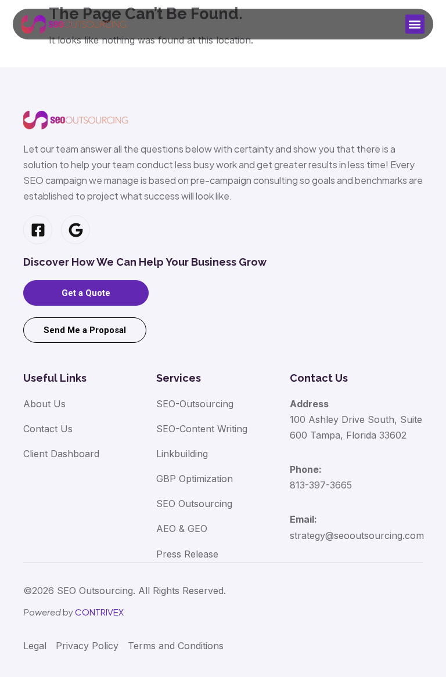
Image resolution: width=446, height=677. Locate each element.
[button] (415, 24)
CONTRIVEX (99, 611)
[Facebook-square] (37, 229)
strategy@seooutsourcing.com (357, 535)
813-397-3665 (321, 485)
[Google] (75, 229)
